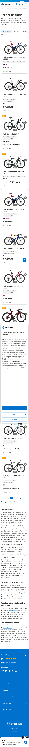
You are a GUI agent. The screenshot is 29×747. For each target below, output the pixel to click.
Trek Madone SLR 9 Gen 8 (13, 249)
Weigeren (14, 419)
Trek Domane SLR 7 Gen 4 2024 (13, 477)
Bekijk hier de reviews (8, 662)
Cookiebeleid (14, 735)
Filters (7, 31)
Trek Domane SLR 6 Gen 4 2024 (13, 173)
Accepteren (14, 408)
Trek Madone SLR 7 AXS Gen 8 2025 (14, 58)
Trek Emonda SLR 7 (11, 134)
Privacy (14, 731)
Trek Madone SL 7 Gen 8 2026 (13, 287)
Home (2, 8)
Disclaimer (14, 728)
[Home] (7, 4)
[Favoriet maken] (25, 52)
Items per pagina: (7, 502)
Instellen (14, 414)
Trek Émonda (14, 610)
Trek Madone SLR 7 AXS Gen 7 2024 (14, 96)
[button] (16, 31)
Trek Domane (7, 628)
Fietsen (8, 8)
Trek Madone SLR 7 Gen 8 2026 (13, 210)
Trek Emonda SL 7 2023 (12, 438)
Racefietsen (14, 8)
